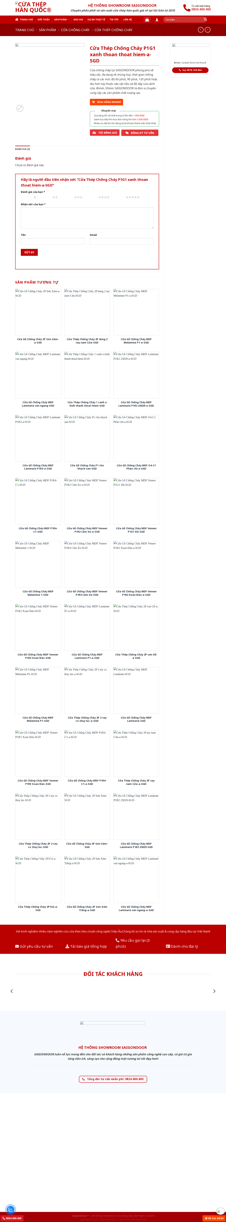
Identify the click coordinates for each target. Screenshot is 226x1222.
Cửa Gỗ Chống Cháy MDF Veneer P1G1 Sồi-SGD (136, 530)
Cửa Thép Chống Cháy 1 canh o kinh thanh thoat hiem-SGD (87, 404)
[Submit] (205, 20)
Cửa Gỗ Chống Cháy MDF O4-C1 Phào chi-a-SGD (136, 467)
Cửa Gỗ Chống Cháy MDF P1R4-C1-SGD (38, 530)
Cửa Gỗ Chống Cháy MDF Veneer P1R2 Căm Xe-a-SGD (87, 530)
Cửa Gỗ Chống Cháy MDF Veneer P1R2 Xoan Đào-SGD (38, 656)
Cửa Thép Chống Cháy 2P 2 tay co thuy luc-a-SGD (87, 719)
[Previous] (12, 991)
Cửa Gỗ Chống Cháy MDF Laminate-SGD (136, 719)
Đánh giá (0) (22, 149)
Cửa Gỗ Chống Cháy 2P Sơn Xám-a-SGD (38, 341)
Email (93, 235)
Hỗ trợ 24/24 (215, 1218)
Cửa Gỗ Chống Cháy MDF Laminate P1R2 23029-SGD (136, 845)
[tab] (22, 149)
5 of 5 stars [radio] (118, 197)
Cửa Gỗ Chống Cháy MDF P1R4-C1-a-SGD (87, 782)
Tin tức (114, 19)
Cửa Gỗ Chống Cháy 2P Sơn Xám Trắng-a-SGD (87, 908)
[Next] (214, 991)
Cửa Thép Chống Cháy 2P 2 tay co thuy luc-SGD (38, 845)
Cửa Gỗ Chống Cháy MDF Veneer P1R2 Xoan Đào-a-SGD (136, 593)
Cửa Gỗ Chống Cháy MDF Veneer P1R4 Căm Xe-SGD (87, 593)
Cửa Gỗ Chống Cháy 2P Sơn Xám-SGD (87, 845)
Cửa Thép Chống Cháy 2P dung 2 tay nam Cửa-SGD (87, 341)
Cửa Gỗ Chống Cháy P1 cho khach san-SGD (87, 467)
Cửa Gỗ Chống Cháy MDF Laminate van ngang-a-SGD (136, 908)
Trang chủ (26, 19)
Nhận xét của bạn (33, 204)
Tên (23, 235)
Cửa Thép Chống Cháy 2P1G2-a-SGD (38, 908)
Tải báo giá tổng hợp (88, 946)
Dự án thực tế (96, 19)
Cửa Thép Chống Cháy (113, 30)
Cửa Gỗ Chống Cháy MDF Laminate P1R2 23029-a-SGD (136, 404)
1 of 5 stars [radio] (26, 197)
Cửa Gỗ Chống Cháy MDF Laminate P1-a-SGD (87, 656)
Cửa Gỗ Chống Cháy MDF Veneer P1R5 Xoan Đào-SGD (38, 782)
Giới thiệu (44, 19)
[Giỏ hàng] (147, 20)
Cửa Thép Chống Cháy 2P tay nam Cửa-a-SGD (136, 782)
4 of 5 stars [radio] (91, 197)
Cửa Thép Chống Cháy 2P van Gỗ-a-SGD (136, 656)
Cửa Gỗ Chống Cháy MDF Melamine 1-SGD (38, 593)
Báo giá (78, 19)
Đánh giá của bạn (33, 192)
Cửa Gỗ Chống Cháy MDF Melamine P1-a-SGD (136, 341)
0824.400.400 (13, 1218)
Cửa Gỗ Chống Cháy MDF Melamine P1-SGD (38, 719)
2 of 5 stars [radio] (45, 197)
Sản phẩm (60, 19)
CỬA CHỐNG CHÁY (75, 30)
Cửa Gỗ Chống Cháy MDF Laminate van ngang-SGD (38, 404)
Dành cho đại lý (184, 946)
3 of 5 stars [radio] (67, 197)
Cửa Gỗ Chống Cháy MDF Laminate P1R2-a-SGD (38, 467)
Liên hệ (127, 19)
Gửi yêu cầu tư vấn (36, 946)
